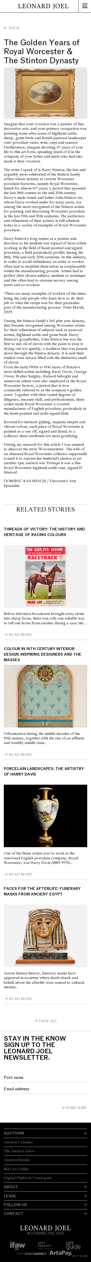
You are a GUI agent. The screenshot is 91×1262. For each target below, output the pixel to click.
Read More (20, 635)
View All (48, 1021)
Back (14, 28)
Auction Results (17, 1160)
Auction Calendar (18, 1142)
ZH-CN (77, 1256)
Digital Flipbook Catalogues (28, 1178)
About (11, 1186)
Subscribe (76, 1108)
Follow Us (15, 1204)
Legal (10, 1196)
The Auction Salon (19, 1151)
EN (85, 1256)
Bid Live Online (16, 1169)
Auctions (14, 1133)
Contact (14, 1213)
